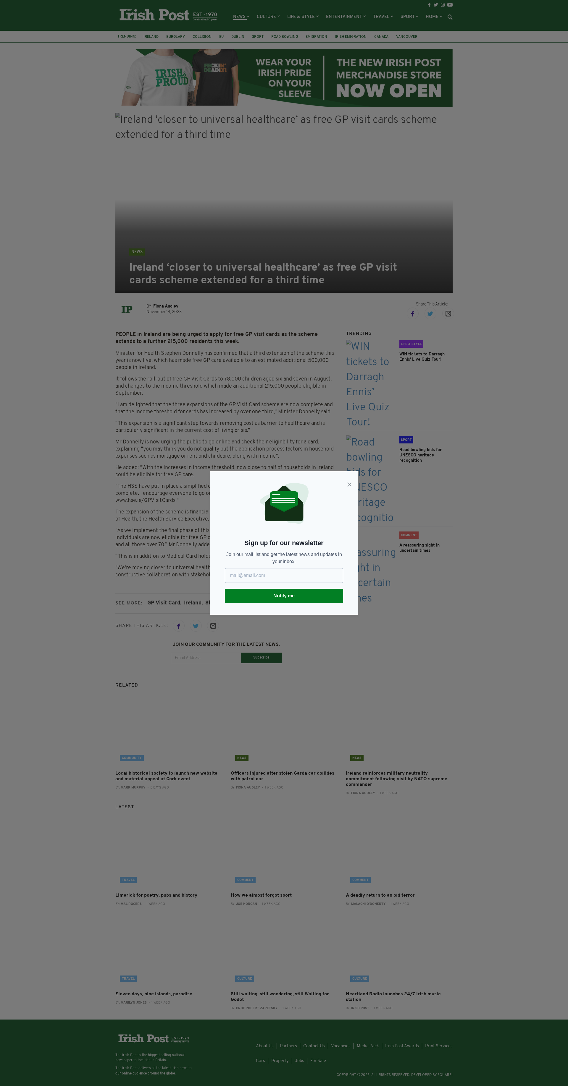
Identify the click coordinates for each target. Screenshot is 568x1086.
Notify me (284, 595)
